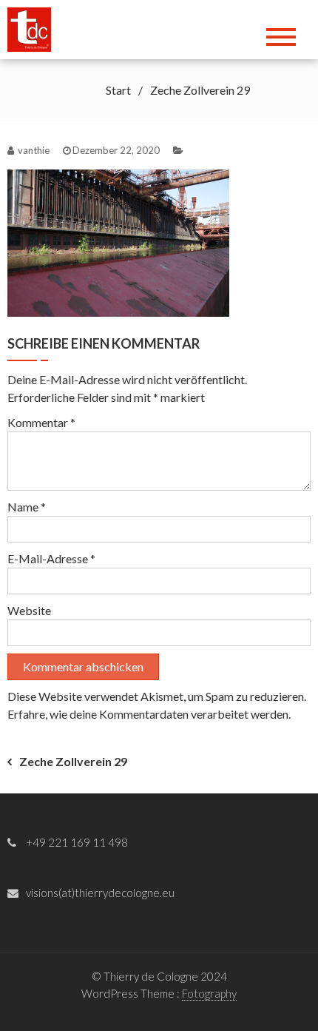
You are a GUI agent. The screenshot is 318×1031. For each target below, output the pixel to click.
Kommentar (41, 422)
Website (29, 610)
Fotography (209, 993)
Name (26, 507)
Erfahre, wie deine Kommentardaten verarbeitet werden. (149, 714)
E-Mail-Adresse (51, 558)
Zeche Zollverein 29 (73, 761)
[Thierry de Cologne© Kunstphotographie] (34, 28)
